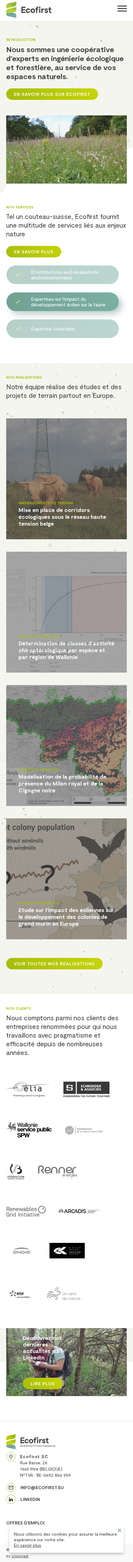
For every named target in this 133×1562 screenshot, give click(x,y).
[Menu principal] (122, 10)
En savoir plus (27, 1545)
